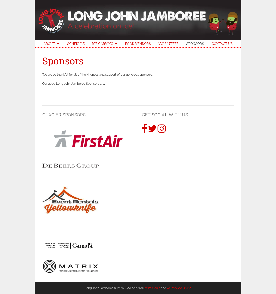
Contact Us (222, 43)
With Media (152, 288)
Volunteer (168, 43)
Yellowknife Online (179, 288)
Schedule (76, 43)
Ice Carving (102, 43)
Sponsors (195, 43)
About (49, 43)
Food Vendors (138, 43)
